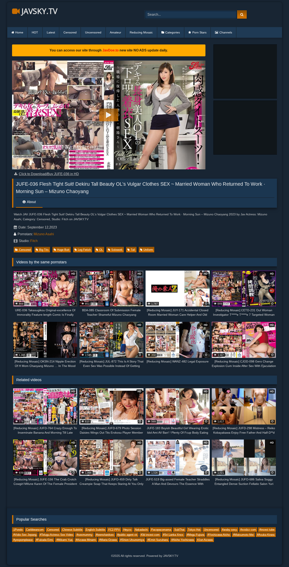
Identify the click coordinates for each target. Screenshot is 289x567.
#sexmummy (84, 534)
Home (19, 32)
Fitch (34, 241)
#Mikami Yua (64, 539)
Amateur (115, 32)
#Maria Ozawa (108, 539)
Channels (225, 32)
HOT (35, 32)
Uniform (148, 249)
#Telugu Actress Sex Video (56, 534)
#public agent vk (127, 534)
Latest (51, 32)
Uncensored (93, 32)
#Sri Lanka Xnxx (173, 534)
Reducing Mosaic (141, 32)
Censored (70, 32)
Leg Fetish (84, 249)
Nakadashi (141, 529)
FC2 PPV (114, 529)
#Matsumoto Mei (243, 534)
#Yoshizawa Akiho (219, 534)
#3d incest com (150, 534)
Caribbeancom (35, 529)
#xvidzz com (248, 529)
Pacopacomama (161, 529)
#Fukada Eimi (44, 539)
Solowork (116, 249)
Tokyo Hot (194, 529)
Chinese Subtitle (72, 529)
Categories (172, 32)
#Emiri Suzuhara (157, 539)
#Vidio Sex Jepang (24, 534)
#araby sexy (229, 529)
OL (101, 249)
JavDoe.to (110, 50)
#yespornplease (23, 539)
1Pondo (18, 529)
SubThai (179, 529)
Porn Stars (199, 32)
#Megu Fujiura (195, 534)
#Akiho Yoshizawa (182, 539)
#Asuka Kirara (265, 534)
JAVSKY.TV (38, 11)
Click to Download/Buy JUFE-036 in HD (49, 174)
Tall (133, 249)
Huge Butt (63, 249)
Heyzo (127, 529)
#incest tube (266, 529)
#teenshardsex (105, 534)
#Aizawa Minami (86, 539)
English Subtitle (95, 529)
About (31, 202)
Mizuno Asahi (44, 234)
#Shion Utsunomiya (132, 539)
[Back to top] (276, 554)
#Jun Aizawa (205, 539)
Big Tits (44, 249)
